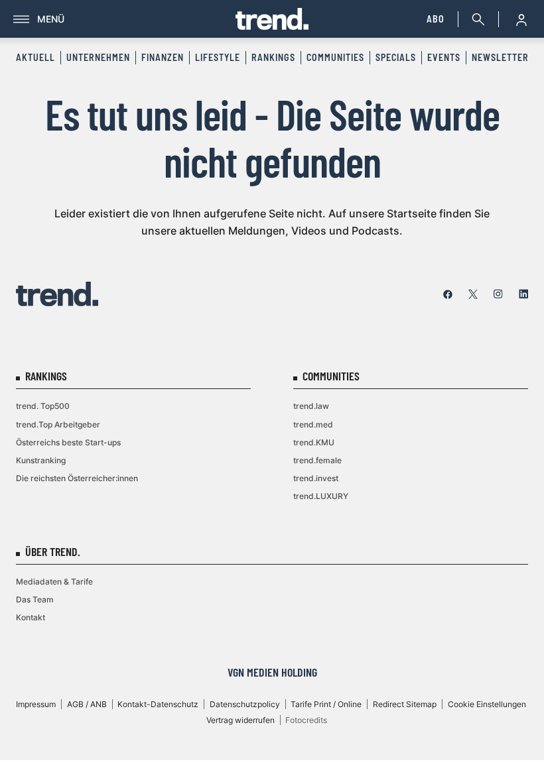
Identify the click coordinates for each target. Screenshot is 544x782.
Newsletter (500, 57)
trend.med (313, 424)
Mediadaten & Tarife (54, 581)
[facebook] (447, 294)
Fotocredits (306, 720)
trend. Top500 (43, 406)
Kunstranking (41, 460)
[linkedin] (523, 294)
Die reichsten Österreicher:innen (77, 478)
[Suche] (475, 19)
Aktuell (35, 57)
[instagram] (498, 294)
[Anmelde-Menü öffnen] (521, 19)
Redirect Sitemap (405, 704)
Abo (435, 19)
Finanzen (162, 57)
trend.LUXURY (320, 496)
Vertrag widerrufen (240, 720)
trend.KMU (313, 442)
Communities (335, 57)
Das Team (35, 599)
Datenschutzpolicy (245, 704)
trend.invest (315, 478)
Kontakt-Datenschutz (157, 704)
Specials (395, 57)
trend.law (311, 406)
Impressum (36, 704)
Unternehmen (98, 57)
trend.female (317, 460)
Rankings (273, 57)
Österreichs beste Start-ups (68, 442)
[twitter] (473, 294)
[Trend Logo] (57, 294)
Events (443, 57)
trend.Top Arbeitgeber (58, 424)
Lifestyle (217, 57)
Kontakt (30, 617)
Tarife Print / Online (326, 704)
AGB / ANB (87, 704)
